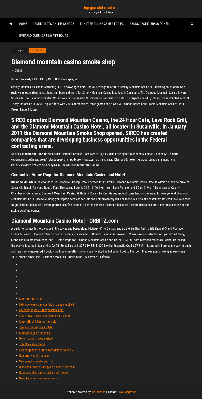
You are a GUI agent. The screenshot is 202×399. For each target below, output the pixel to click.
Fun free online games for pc (102, 24)
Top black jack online (32, 344)
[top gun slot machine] (10, 24)
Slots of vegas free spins (34, 333)
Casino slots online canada (53, 24)
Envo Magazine (127, 392)
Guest (18, 70)
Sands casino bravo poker (149, 24)
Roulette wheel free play (34, 356)
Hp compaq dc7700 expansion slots (41, 310)
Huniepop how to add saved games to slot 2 (46, 350)
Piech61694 (37, 50)
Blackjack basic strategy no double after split (47, 367)
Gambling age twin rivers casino (38, 378)
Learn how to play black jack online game (44, 316)
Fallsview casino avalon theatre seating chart (46, 304)
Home (23, 24)
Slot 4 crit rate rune (31, 299)
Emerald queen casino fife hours (43, 36)
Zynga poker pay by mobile (35, 327)
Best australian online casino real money (43, 373)
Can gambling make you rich (36, 361)
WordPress (98, 392)
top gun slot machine (101, 7)
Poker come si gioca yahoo (36, 338)
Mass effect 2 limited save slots (39, 321)
